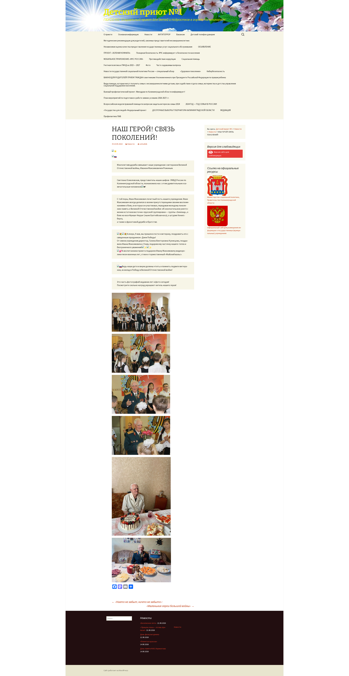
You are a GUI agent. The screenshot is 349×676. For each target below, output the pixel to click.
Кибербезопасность (216, 71)
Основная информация (128, 34)
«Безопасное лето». (148, 623)
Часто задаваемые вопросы (168, 65)
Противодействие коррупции (162, 59)
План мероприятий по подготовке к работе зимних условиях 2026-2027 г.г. (136, 98)
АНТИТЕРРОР (164, 34)
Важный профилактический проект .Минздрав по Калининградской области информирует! (144, 91)
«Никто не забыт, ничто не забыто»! (137, 602)
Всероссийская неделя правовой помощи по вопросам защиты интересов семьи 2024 (142, 104)
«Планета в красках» (148, 641)
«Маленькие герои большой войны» (170, 606)
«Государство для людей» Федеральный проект (125, 110)
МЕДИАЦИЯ (225, 110)
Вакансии (180, 34)
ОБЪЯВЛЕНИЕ (204, 46)
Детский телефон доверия (203, 34)
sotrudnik (143, 144)
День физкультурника (149, 634)
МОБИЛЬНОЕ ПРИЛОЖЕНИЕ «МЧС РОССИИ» (123, 59)
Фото (148, 65)
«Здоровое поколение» (190, 71)
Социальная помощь (191, 59)
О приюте (108, 34)
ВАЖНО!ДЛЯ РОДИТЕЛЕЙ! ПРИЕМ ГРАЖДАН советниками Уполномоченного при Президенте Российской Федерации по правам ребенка (165, 77)
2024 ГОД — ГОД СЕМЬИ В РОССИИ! (201, 104)
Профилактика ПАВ (112, 116)
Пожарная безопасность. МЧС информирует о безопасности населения (168, 53)
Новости (148, 34)
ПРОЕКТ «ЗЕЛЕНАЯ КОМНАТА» (117, 53)
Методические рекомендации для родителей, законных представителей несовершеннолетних (146, 40)
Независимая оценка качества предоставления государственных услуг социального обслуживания (148, 46)
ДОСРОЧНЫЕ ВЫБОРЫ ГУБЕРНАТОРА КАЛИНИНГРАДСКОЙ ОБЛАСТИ (183, 110)
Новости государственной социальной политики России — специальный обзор (139, 71)
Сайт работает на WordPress (116, 670)
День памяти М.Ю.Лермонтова (153, 648)
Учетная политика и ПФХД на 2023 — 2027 (122, 65)
